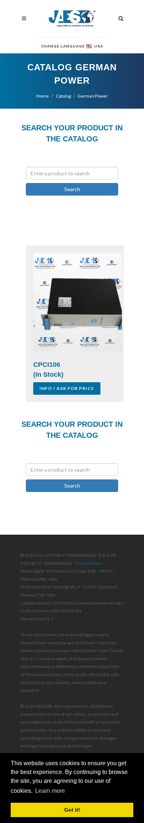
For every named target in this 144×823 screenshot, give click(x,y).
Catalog (63, 96)
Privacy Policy (88, 563)
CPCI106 (46, 364)
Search (72, 189)
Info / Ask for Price (67, 388)
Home (42, 96)
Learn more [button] (50, 791)
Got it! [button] (72, 810)
